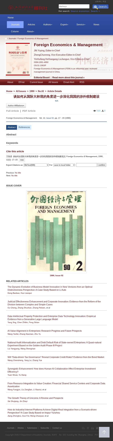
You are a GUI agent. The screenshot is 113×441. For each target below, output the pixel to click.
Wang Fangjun (14, 389)
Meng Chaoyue (37, 416)
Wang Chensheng (15, 360)
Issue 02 (50, 118)
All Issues (53, 82)
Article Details (54, 91)
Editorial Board (42, 77)
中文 (104, 1)
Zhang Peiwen (39, 308)
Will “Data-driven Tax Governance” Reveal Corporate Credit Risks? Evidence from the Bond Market (56, 357)
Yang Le (27, 360)
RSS (82, 82)
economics (84, 11)
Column (15, 31)
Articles (31, 24)
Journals (15, 24)
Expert (63, 24)
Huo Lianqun (26, 293)
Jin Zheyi (23, 401)
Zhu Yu (37, 334)
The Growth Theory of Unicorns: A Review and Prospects (35, 398)
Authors (47, 24)
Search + (95, 11)
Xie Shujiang (13, 401)
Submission (32, 428)
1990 (31, 91)
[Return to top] (104, 432)
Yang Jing (12, 322)
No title (18, 173)
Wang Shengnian (28, 349)
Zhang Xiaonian (26, 334)
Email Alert (69, 82)
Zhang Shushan (25, 308)
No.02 (41, 91)
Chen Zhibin (22, 322)
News (96, 24)
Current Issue (36, 82)
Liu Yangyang (13, 349)
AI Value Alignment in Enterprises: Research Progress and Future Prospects (45, 331)
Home (11, 17)
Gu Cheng (12, 308)
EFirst (21, 82)
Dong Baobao (14, 293)
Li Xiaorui (37, 389)
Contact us (57, 428)
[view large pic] (56, 231)
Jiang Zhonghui (14, 416)
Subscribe (45, 428)
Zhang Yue (37, 360)
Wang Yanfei (13, 334)
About (30, 31)
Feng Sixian (34, 322)
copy (22, 160)
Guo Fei (25, 416)
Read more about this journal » (68, 77)
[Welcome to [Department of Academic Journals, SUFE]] (28, 7)
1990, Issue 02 (56, 275)
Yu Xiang (22, 375)
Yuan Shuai (13, 375)
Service (80, 24)
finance (74, 11)
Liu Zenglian (26, 389)
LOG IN (98, 1)
